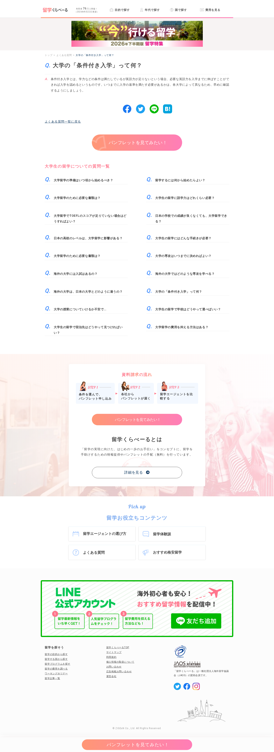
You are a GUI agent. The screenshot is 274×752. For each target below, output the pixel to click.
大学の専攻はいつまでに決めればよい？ (183, 256)
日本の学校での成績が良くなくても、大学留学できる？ (191, 218)
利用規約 (111, 657)
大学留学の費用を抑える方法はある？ (181, 327)
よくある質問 (94, 552)
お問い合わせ (114, 666)
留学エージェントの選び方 (104, 533)
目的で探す (122, 9)
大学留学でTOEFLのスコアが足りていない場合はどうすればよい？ (90, 218)
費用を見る (212, 9)
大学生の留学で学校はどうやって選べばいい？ (188, 309)
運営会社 (111, 676)
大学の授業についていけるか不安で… (80, 309)
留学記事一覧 (52, 678)
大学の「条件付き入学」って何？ (178, 291)
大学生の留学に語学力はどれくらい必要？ (185, 198)
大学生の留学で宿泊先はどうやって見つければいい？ (88, 330)
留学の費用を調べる (56, 668)
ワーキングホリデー (56, 673)
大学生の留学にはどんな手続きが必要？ (183, 238)
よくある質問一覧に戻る (63, 121)
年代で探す (152, 9)
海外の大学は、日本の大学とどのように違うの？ (88, 291)
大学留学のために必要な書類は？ (77, 198)
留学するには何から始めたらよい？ (180, 180)
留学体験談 (162, 534)
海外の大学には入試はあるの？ (75, 274)
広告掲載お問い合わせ (119, 671)
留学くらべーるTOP (117, 647)
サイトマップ (114, 652)
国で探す (181, 9)
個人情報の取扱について (120, 661)
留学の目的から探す (56, 654)
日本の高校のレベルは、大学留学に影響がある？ (88, 238)
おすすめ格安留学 (167, 552)
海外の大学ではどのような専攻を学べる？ (185, 274)
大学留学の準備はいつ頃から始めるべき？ (83, 180)
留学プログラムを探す (57, 663)
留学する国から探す (56, 659)
